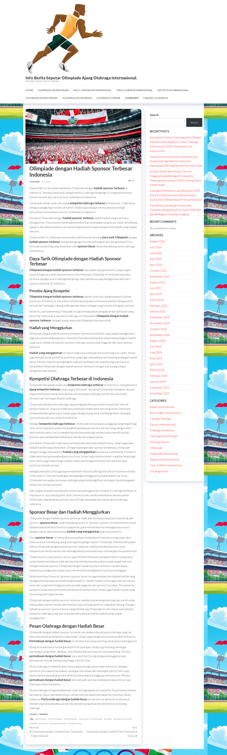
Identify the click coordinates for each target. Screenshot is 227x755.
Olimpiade (131, 97)
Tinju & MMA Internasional (134, 90)
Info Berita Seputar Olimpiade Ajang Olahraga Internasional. (81, 77)
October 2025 (158, 270)
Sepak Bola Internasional (164, 459)
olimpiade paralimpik (58, 723)
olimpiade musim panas (38, 723)
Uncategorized (159, 471)
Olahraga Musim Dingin (41, 97)
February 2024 (158, 375)
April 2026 (156, 264)
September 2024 (160, 335)
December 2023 (159, 387)
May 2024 (156, 358)
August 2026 (157, 241)
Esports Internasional (173, 90)
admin (47, 182)
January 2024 (158, 381)
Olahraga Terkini (108, 97)
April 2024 (156, 364)
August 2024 (157, 340)
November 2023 (159, 393)
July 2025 (155, 288)
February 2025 (158, 305)
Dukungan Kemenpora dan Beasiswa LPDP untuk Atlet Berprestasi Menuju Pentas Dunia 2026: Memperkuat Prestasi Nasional (176, 195)
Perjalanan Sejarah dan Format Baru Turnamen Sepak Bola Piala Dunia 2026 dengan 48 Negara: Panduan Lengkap (176, 210)
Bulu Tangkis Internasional (93, 90)
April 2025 (156, 294)
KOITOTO (125, 751)
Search (154, 115)
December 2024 (159, 317)
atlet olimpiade (41, 719)
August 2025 (157, 282)
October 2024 (158, 329)
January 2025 (158, 311)
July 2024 (155, 346)
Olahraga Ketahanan (77, 97)
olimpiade (108, 719)
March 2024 (157, 370)
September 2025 (160, 276)
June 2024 (156, 352)
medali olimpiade (70, 719)
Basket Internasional (162, 407)
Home (29, 90)
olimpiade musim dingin (122, 719)
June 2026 (156, 253)
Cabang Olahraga (155, 97)
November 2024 (159, 323)
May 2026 (156, 258)
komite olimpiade (55, 719)
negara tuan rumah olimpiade (90, 719)
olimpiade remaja (75, 723)
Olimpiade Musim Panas (53, 90)
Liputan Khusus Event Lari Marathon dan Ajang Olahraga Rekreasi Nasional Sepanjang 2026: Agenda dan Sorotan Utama (176, 161)
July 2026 (155, 247)
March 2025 (157, 299)
